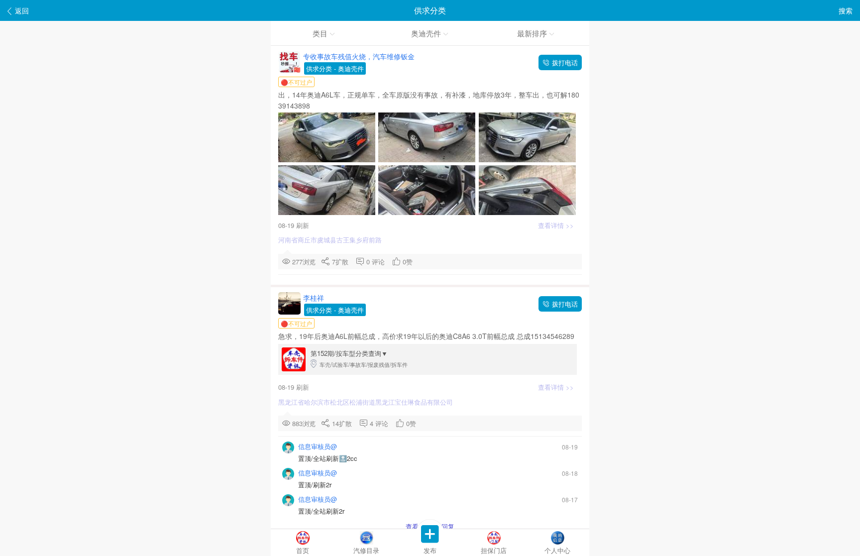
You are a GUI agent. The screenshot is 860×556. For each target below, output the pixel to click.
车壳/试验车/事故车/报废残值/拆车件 (359, 358)
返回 (22, 10)
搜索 (846, 10)
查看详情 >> (557, 225)
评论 (380, 261)
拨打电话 (564, 62)
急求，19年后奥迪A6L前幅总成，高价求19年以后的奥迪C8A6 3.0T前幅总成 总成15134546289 (427, 336)
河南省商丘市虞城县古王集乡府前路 (331, 239)
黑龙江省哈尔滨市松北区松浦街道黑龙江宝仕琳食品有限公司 (366, 402)
